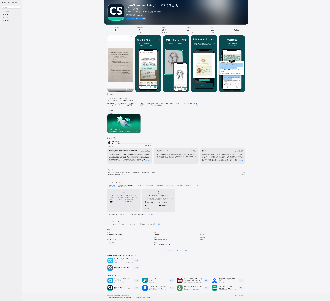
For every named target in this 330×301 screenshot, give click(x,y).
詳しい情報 (150, 214)
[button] (11, 11)
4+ (201, 239)
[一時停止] (126, 90)
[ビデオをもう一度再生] (109, 90)
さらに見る (195, 105)
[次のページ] (246, 63)
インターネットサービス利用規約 (114, 297)
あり (108, 244)
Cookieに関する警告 (140, 297)
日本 (236, 295)
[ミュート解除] (129, 90)
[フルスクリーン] (131, 90)
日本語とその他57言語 (159, 239)
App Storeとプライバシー (128, 297)
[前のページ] (105, 63)
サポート (149, 297)
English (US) (241, 295)
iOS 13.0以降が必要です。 (114, 239)
